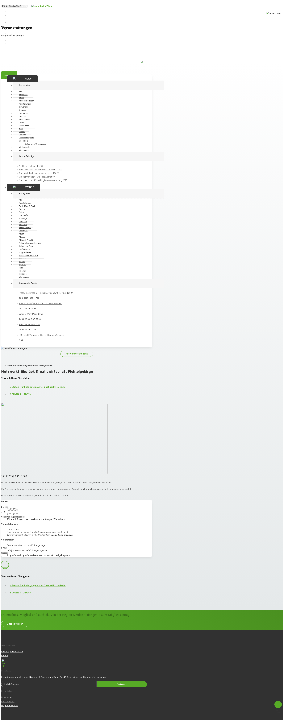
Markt (21, 234)
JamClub (23, 221)
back (5, 565)
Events (29, 187)
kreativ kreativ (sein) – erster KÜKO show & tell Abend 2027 (46, 293)
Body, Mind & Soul (27, 206)
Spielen (22, 265)
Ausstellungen (25, 203)
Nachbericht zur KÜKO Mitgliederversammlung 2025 (43, 180)
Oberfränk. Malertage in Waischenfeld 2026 (39, 173)
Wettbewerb (24, 147)
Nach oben (278, 711)
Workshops (24, 150)
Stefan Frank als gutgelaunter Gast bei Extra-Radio (38, 387)
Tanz (21, 268)
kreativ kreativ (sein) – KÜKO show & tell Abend (40, 303)
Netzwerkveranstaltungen (39, 519)
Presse (22, 132)
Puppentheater (25, 252)
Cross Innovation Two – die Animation (37, 177)
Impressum (7, 697)
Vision (4, 656)
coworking (14, 43)
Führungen (23, 218)
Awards (5, 651)
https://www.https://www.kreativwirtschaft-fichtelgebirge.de (38, 555)
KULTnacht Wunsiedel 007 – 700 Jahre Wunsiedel (41, 335)
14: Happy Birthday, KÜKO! (31, 166)
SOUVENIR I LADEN (20, 394)
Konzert (22, 116)
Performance (24, 249)
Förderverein (16, 651)
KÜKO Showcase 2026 (29, 324)
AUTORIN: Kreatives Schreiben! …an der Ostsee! (40, 169)
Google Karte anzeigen (62, 535)
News (28, 78)
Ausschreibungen (26, 101)
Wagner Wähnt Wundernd (31, 314)
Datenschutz (7, 701)
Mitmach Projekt (16, 519)
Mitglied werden (15, 624)
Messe (22, 237)
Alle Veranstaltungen (77, 353)
